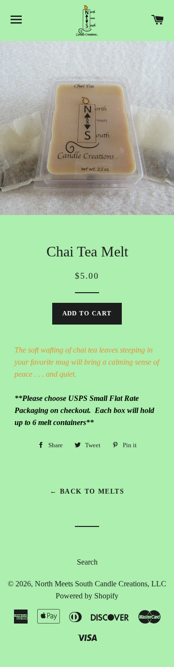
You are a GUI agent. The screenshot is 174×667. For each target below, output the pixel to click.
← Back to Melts (87, 491)
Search (87, 562)
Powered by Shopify (87, 596)
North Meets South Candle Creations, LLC (100, 584)
